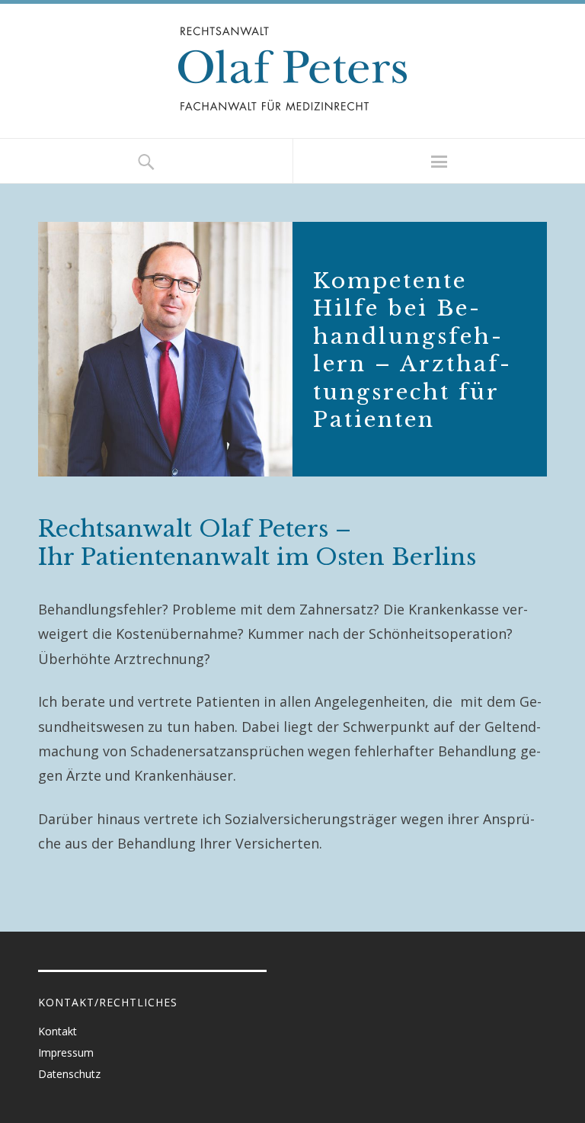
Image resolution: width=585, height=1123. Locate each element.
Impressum (66, 1052)
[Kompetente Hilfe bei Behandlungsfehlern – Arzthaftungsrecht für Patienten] (292, 349)
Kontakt (57, 1031)
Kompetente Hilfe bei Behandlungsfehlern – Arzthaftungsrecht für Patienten (411, 350)
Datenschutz (69, 1074)
